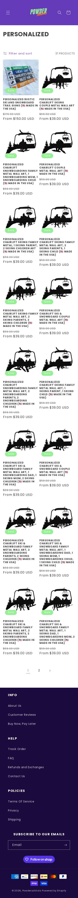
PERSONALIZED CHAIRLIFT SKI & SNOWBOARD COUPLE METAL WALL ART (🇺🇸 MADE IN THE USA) (54, 317)
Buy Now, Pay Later (22, 724)
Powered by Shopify (54, 890)
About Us (14, 706)
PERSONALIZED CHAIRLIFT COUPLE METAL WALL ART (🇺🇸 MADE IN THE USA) (53, 169)
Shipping (14, 819)
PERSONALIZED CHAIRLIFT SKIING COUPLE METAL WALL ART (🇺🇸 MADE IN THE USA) (57, 104)
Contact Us (16, 776)
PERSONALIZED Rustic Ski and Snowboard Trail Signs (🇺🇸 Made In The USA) (20, 104)
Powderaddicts (31, 890)
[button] (8, 12)
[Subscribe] (65, 845)
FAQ (11, 758)
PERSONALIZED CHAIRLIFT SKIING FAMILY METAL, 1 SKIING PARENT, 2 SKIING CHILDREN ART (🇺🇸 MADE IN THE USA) (20, 245)
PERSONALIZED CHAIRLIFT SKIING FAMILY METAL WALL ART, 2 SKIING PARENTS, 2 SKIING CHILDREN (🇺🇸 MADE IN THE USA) (20, 318)
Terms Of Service (21, 801)
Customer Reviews (22, 715)
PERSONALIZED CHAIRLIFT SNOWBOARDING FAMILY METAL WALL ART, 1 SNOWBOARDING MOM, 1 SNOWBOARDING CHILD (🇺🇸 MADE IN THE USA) (20, 174)
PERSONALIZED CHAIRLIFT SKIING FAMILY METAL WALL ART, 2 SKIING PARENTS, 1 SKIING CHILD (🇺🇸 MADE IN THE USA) (57, 247)
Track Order (17, 749)
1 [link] (28, 670)
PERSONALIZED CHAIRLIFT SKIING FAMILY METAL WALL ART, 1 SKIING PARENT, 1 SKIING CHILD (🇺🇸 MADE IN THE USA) (57, 389)
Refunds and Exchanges (26, 767)
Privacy (13, 810)
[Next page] (49, 670)
